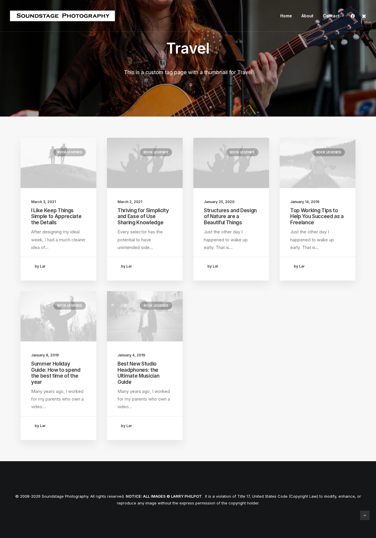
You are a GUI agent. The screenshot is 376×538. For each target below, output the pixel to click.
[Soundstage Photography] (62, 16)
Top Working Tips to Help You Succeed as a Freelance (317, 216)
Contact (331, 15)
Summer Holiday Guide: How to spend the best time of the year (55, 373)
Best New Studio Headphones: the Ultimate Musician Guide (138, 373)
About (307, 15)
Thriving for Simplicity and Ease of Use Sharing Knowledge (143, 216)
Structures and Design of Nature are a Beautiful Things (230, 216)
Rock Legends (69, 152)
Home (286, 15)
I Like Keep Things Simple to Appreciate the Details (56, 216)
